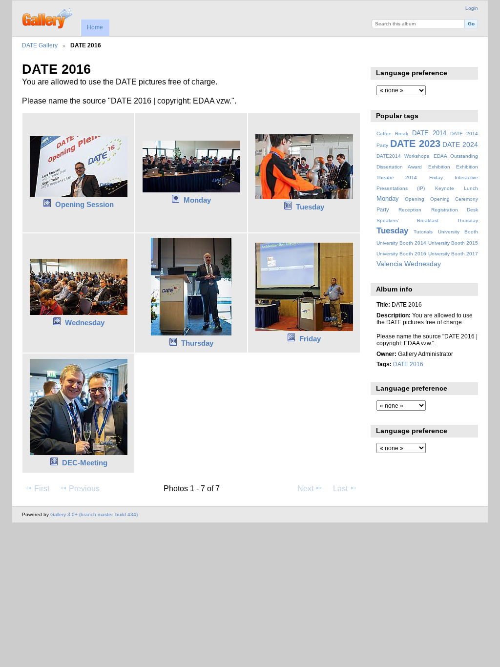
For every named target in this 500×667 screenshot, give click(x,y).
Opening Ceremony (454, 199)
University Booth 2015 (453, 243)
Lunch (471, 188)
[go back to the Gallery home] (48, 17)
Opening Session (84, 204)
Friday (310, 338)
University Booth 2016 (401, 253)
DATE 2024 (460, 144)
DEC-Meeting (84, 463)
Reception (409, 209)
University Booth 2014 (401, 243)
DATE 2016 (408, 364)
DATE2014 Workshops (402, 156)
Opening (414, 199)
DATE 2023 (415, 143)
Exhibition (439, 166)
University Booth (458, 231)
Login (471, 8)
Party (382, 209)
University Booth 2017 (453, 253)
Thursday (197, 343)
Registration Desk (454, 209)
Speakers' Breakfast (407, 220)
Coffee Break (392, 133)
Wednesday (84, 322)
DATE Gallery (40, 45)
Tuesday (310, 207)
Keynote (444, 188)
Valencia (389, 264)
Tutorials (423, 231)
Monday (197, 200)
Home (95, 27)
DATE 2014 (429, 133)
